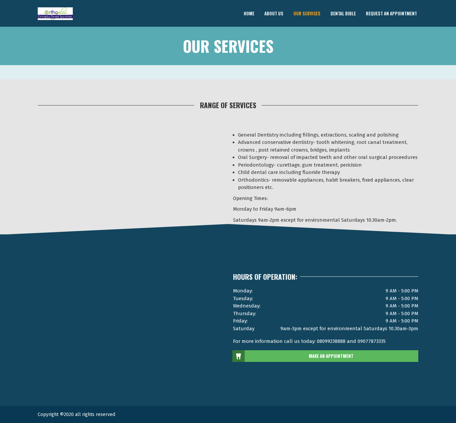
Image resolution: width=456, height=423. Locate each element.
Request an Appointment (391, 13)
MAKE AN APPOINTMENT (331, 356)
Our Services (306, 13)
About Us (273, 13)
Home (249, 13)
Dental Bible (343, 13)
